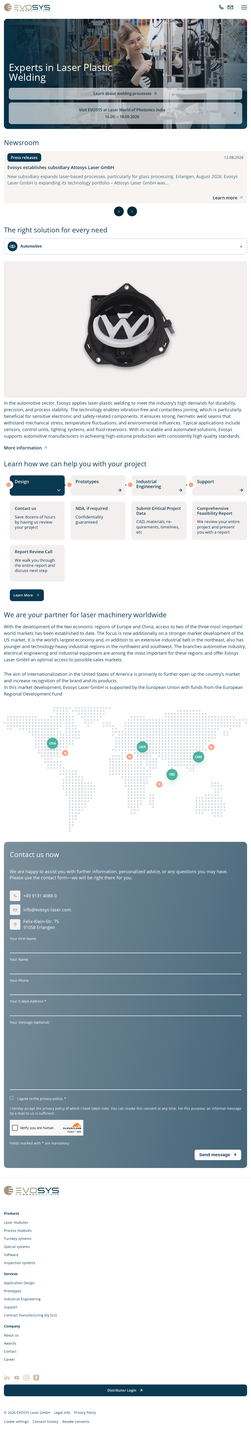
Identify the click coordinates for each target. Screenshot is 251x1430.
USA (52, 743)
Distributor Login (121, 1390)
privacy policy (51, 1098)
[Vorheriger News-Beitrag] (119, 211)
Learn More (23, 595)
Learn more (225, 197)
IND (172, 774)
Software (11, 1254)
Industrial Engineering (22, 1299)
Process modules (18, 1230)
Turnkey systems (17, 1238)
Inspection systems (19, 1262)
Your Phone (19, 980)
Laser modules (16, 1222)
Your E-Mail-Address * (28, 1001)
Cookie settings (16, 1421)
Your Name (19, 959)
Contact (10, 1351)
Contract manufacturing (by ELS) (30, 1315)
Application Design (19, 1283)
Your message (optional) (29, 1022)
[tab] (37, 485)
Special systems (17, 1246)
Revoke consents (75, 1421)
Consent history (45, 1421)
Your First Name (23, 938)
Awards (10, 1343)
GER (142, 747)
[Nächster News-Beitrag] (132, 211)
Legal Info (62, 1412)
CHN (198, 757)
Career (9, 1359)
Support (10, 1307)
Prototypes (12, 1291)
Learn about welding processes (122, 93)
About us (11, 1335)
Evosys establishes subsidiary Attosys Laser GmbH (60, 167)
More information (23, 447)
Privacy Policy (85, 1412)
